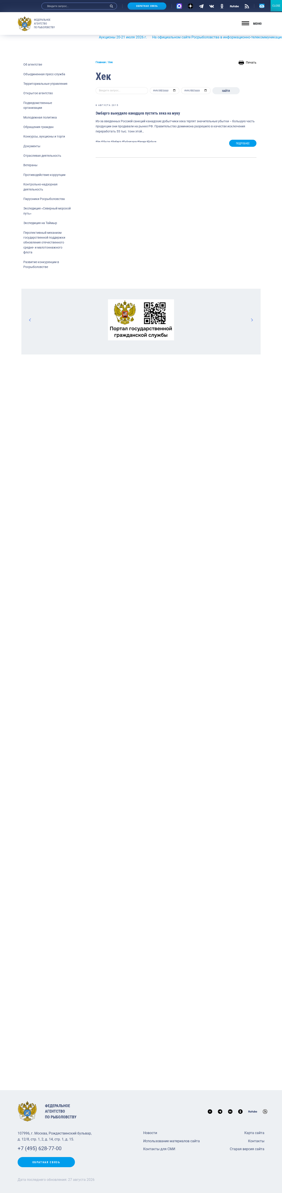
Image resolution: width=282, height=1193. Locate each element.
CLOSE (276, 5)
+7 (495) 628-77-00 (39, 1148)
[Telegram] (201, 6)
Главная (101, 62)
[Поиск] (111, 6)
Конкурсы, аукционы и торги (44, 136)
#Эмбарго (116, 141)
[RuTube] (234, 6)
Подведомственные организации (37, 105)
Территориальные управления (45, 83)
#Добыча (151, 141)
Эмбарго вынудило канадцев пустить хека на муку (138, 113)
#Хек (98, 141)
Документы (31, 146)
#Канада (141, 141)
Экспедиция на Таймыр (40, 223)
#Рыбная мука (129, 141)
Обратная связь (147, 6)
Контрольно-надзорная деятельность (40, 187)
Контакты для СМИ (159, 1149)
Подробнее (243, 143)
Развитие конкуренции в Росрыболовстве (41, 264)
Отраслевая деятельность (42, 155)
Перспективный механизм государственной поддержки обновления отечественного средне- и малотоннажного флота (44, 242)
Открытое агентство (38, 93)
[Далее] (251, 319)
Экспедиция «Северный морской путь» (47, 211)
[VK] (211, 6)
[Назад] (30, 319)
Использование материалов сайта (171, 1141)
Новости (150, 1133)
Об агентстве (32, 64)
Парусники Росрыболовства (44, 199)
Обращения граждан (38, 127)
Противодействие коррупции (44, 175)
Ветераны (30, 165)
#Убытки (105, 141)
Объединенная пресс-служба (44, 74)
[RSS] (247, 6)
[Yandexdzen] (190, 6)
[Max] (179, 6)
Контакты (256, 1141)
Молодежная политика (40, 117)
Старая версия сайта (247, 1149)
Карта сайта (254, 1133)
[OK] (222, 6)
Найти (226, 90)
